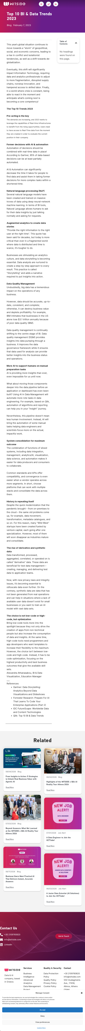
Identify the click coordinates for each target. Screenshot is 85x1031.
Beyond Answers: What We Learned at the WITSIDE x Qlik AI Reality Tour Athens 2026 (22, 831)
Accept (42, 1010)
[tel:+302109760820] (48, 4)
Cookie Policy (41, 1028)
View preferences (42, 1022)
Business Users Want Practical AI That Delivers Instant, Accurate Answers (20, 879)
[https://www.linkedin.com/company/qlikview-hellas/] (55, 4)
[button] (82, 993)
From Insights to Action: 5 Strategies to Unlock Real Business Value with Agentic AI (22, 779)
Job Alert (62, 833)
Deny (43, 1016)
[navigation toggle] (41, 4)
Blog (19, 771)
